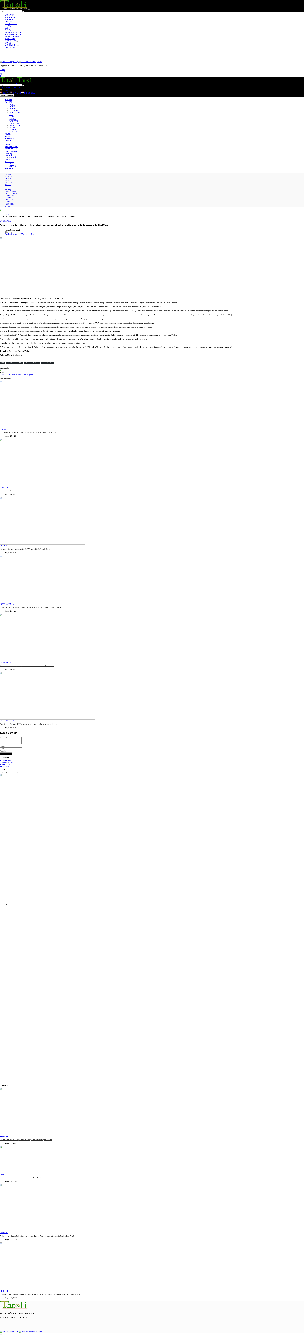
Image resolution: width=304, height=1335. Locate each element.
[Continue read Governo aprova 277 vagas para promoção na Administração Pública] (47, 1135)
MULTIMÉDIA (11, 45)
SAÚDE (8, 43)
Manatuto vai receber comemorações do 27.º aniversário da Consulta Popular (26, 549)
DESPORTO (10, 47)
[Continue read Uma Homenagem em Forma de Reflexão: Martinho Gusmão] (18, 1173)
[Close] (29, 9)
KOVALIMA (15, 110)
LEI (6, 28)
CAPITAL (9, 30)
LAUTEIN (14, 121)
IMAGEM (13, 166)
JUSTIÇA (8, 26)
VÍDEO (13, 164)
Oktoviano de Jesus (32, 363)
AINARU (13, 106)
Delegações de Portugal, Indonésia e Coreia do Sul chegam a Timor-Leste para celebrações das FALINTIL (40, 1294)
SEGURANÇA (11, 24)
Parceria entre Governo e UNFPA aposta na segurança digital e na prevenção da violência (30, 724)
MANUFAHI (15, 125)
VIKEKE (13, 127)
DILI (11, 115)
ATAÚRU (13, 130)
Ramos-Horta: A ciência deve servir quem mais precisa (18, 491)
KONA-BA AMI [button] (15, 87)
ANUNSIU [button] (4, 87)
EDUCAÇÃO (10, 41)
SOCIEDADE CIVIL (13, 34)
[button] (2, 70)
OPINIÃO (13, 157)
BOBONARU (15, 113)
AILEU (12, 104)
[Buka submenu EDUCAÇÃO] (17, 41)
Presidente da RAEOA (15, 363)
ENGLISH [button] (16, 93)
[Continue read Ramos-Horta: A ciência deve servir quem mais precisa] (47, 486)
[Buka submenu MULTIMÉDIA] (18, 45)
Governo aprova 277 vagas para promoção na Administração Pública (26, 1140)
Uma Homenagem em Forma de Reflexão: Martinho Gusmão (23, 1178)
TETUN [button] (6, 93)
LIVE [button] (24, 87)
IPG (2, 363)
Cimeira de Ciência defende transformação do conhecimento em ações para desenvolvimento (31, 607)
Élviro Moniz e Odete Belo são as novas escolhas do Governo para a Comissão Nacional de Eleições (38, 1236)
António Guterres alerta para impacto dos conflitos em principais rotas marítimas (27, 666)
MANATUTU (15, 123)
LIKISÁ (13, 119)
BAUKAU (14, 108)
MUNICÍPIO (10, 17)
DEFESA (8, 22)
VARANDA (9, 15)
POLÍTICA (9, 19)
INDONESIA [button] (29, 93)
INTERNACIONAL (13, 36)
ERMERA (14, 117)
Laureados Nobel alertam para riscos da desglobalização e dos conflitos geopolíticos (28, 432)
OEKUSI (13, 132)
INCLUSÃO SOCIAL (13, 32)
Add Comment (6, 754)
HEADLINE (4, 546)
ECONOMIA (10, 39)
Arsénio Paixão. (47, 363)
